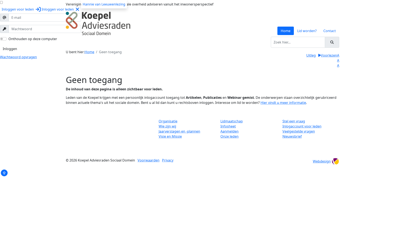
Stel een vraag (293, 121)
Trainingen (104, 42)
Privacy (167, 160)
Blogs (207, 42)
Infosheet (228, 126)
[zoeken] (332, 42)
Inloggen (10, 48)
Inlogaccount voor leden (301, 126)
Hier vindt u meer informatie (283, 102)
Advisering (146, 42)
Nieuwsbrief (292, 136)
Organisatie (168, 121)
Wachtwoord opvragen (18, 57)
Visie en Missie (170, 136)
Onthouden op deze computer (32, 39)
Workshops (125, 42)
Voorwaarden (148, 160)
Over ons (85, 42)
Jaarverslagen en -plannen (179, 131)
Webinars (191, 42)
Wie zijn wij (167, 126)
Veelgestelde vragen (298, 131)
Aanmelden (229, 131)
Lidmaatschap (231, 121)
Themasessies (169, 42)
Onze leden (229, 136)
